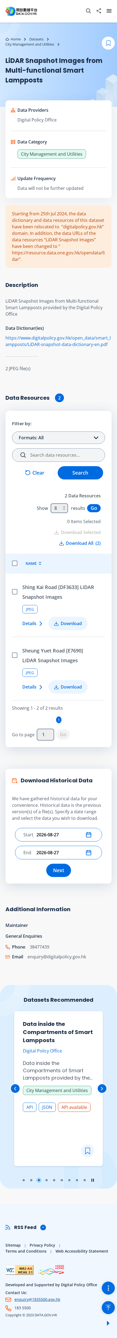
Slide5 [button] (54, 1180)
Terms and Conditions (26, 1251)
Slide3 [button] (39, 1180)
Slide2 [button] (31, 1180)
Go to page (23, 735)
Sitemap (13, 1245)
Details (29, 623)
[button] (90, 834)
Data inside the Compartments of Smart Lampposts (58, 1032)
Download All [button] (83, 543)
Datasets (36, 39)
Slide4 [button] (46, 1180)
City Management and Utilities (29, 44)
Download (71, 623)
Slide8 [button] (77, 1180)
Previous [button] (15, 1088)
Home (16, 39)
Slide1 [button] (24, 1180)
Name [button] (31, 563)
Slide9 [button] (85, 1180)
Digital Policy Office (37, 120)
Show (42, 508)
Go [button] (94, 508)
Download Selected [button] (81, 532)
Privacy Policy (42, 1245)
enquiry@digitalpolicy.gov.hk (56, 957)
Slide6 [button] (62, 1180)
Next (58, 870)
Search (80, 472)
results (78, 508)
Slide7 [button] (69, 1180)
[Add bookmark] (87, 1150)
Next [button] (102, 1088)
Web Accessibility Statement (82, 1251)
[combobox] (59, 508)
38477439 (39, 947)
